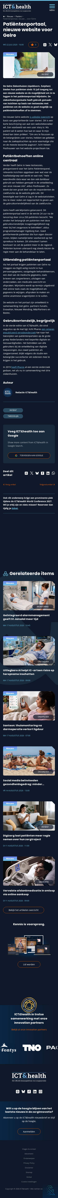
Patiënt (19, 16)
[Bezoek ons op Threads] (17, 1091)
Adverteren (29, 1153)
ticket (15, 508)
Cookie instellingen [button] (29, 1181)
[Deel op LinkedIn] (47, 473)
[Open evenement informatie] (50, 1190)
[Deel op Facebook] (42, 473)
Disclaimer (29, 1167)
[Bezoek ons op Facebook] (29, 1091)
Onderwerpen (29, 1158)
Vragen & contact (29, 1149)
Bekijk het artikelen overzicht (24, 910)
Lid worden (29, 964)
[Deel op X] (50, 44)
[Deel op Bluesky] (55, 44)
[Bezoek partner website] (26, 1047)
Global (29, 1177)
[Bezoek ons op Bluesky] (23, 1091)
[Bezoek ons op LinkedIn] (35, 1091)
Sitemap (29, 1172)
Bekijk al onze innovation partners (29, 1029)
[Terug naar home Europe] (17, 8)
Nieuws (10, 16)
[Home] (4, 16)
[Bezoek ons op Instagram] (40, 1091)
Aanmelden (29, 1131)
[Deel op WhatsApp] (53, 473)
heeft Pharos (17, 367)
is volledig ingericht (40, 116)
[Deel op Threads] (44, 44)
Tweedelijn (13, 416)
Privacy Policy (29, 1163)
